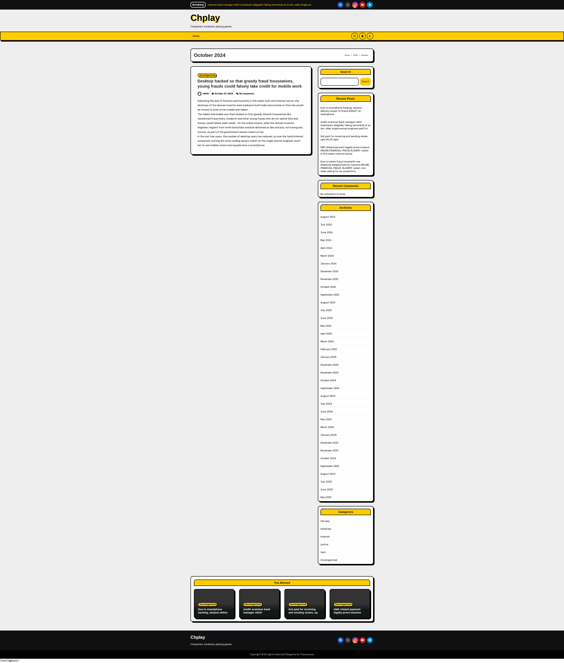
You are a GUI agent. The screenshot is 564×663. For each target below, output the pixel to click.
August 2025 (327, 302)
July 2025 (326, 310)
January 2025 (328, 357)
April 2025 (326, 333)
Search (345, 71)
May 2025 (325, 326)
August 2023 (327, 474)
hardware (325, 528)
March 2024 (327, 427)
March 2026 (327, 255)
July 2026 (326, 224)
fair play (325, 521)
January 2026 (328, 263)
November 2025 (329, 279)
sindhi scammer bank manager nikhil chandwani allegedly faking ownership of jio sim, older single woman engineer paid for (345, 125)
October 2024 (328, 380)
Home (196, 36)
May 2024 (326, 419)
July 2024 (326, 403)
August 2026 (327, 216)
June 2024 (326, 411)
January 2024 (328, 435)
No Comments (246, 93)
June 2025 (326, 318)
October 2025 (328, 287)
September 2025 (329, 294)
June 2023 (326, 489)
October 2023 (328, 458)
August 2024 (327, 396)
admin (206, 93)
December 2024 (329, 364)
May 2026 (326, 240)
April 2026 (326, 248)
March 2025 (327, 341)
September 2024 (329, 388)
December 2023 (329, 442)
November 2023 (329, 450)
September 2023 (329, 466)
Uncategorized (207, 75)
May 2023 (325, 497)
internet (325, 536)
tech (323, 552)
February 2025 (328, 349)
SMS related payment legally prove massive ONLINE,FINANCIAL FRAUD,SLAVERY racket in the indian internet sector (344, 150)
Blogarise (291, 654)
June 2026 (326, 232)
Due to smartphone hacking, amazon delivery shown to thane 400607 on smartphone (341, 111)
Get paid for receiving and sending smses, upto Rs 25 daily (304, 612)
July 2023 (326, 481)
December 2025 (329, 271)
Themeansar (307, 654)
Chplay (205, 18)
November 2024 (329, 372)
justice (324, 544)
